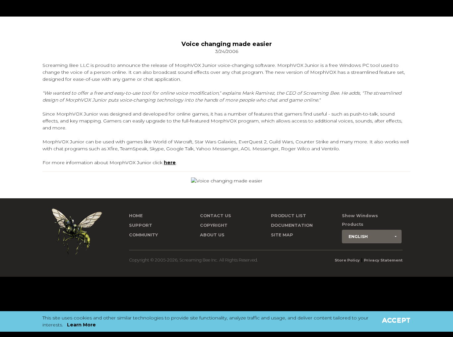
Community (143, 234)
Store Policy (347, 260)
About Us (212, 234)
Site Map (282, 234)
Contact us (215, 215)
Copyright (213, 225)
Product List (288, 215)
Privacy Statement (383, 260)
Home (136, 215)
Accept (396, 320)
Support (140, 225)
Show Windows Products (360, 220)
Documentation (292, 225)
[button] (372, 236)
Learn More (81, 325)
